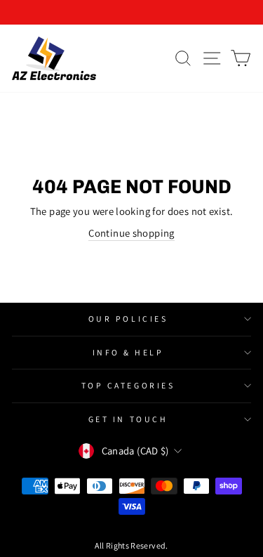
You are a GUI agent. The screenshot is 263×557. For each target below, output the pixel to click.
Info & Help (128, 352)
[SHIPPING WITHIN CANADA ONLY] (131, 12)
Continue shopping (131, 233)
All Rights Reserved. (131, 545)
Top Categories (128, 385)
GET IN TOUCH (128, 419)
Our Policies (128, 318)
